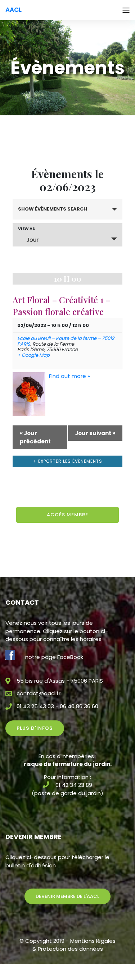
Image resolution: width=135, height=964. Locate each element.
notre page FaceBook (54, 657)
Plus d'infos (35, 728)
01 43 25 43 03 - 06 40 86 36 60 (57, 706)
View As (26, 229)
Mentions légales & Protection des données (74, 945)
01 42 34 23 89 (73, 785)
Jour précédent (35, 437)
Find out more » (69, 376)
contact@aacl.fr (38, 693)
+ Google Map (33, 355)
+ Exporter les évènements (67, 461)
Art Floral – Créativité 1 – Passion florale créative (61, 306)
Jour (32, 240)
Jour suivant (95, 433)
